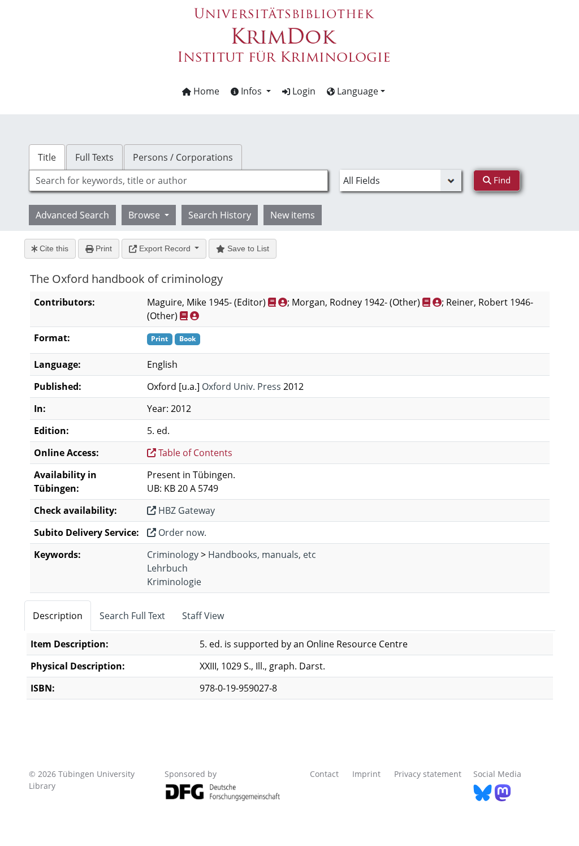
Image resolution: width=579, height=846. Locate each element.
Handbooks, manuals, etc (262, 554)
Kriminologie (174, 582)
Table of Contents (194, 452)
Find (501, 180)
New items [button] (292, 215)
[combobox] (178, 180)
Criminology (172, 554)
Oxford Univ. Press (241, 386)
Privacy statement (427, 773)
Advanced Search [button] (72, 215)
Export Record (165, 248)
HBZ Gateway (185, 510)
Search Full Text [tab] (132, 615)
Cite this (52, 248)
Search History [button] (219, 215)
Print (102, 248)
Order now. (181, 532)
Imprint (366, 773)
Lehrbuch (167, 568)
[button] (250, 91)
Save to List (247, 248)
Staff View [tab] (203, 615)
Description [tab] (58, 615)
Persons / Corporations (183, 157)
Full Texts (94, 157)
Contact (324, 773)
